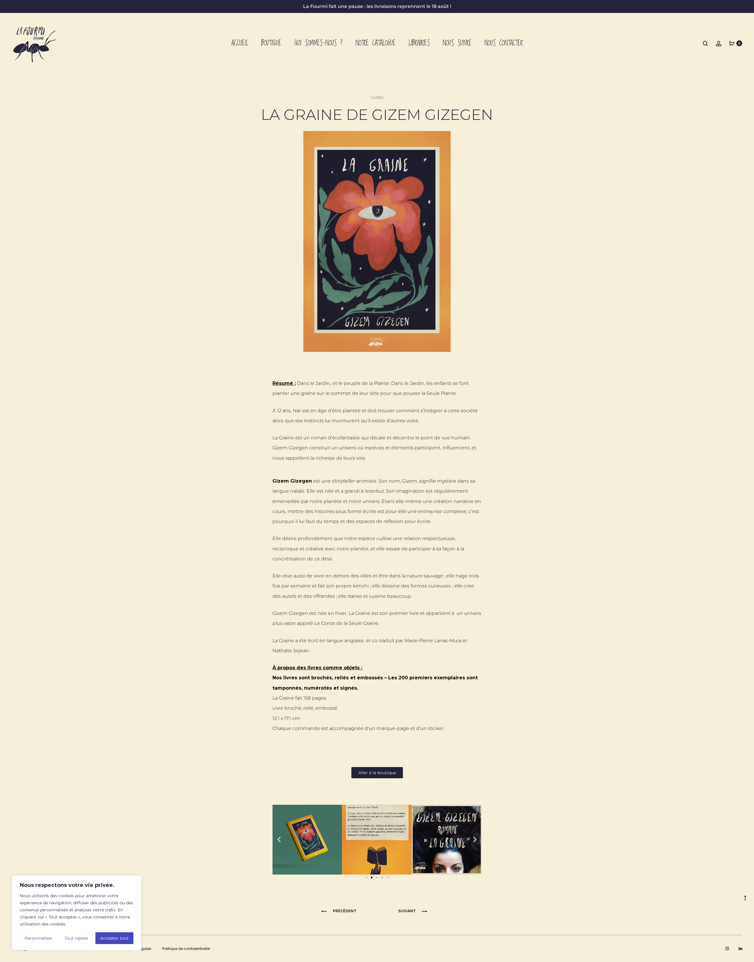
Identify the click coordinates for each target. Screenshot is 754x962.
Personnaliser (38, 938)
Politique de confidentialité (186, 948)
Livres (377, 97)
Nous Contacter (504, 43)
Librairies (419, 43)
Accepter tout (114, 938)
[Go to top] (745, 898)
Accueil (240, 43)
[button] (279, 839)
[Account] (719, 43)
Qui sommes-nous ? (318, 43)
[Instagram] (727, 948)
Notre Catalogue (375, 43)
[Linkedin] (740, 948)
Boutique (271, 43)
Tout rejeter (76, 938)
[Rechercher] (705, 43)
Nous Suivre (457, 43)
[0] (732, 43)
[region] (76, 912)
